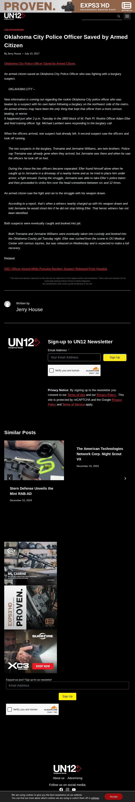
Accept (113, 796)
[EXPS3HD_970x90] (67, 6)
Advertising (75, 778)
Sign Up (115, 357)
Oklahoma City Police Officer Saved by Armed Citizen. (40, 63)
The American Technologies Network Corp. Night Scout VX (100, 454)
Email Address (57, 350)
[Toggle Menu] (127, 16)
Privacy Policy (107, 395)
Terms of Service (73, 404)
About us (59, 778)
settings (95, 798)
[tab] (60, 519)
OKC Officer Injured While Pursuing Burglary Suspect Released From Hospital (55, 269)
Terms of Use (76, 395)
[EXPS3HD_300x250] (67, 607)
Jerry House (14, 53)
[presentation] (34, 460)
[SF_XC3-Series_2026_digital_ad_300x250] (67, 651)
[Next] (125, 478)
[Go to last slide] (10, 478)
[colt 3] (67, 564)
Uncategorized (14, 30)
